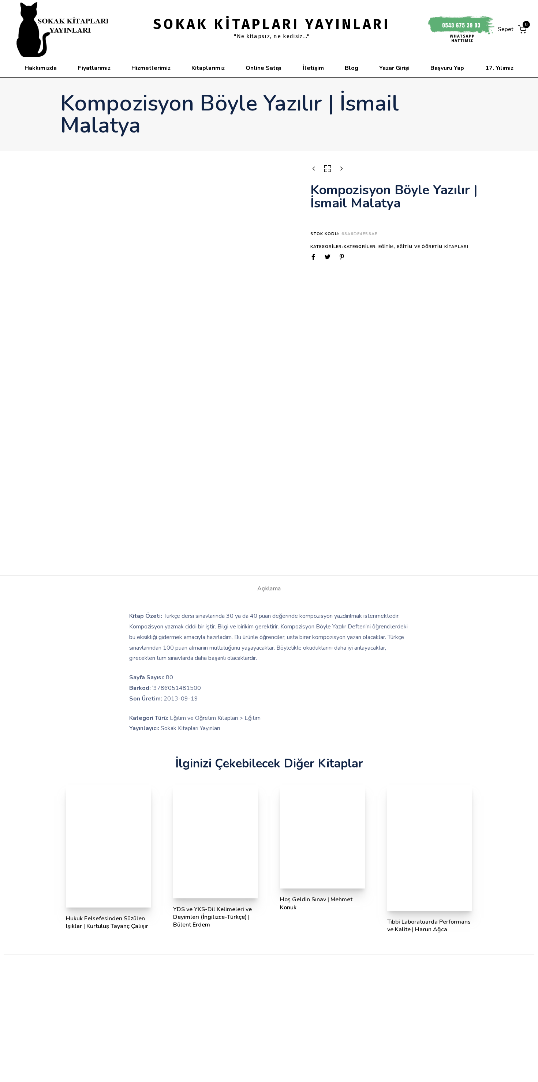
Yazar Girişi (394, 68)
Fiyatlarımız (94, 68)
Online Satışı (263, 68)
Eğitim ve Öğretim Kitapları (433, 246)
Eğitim (386, 246)
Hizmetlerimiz (151, 68)
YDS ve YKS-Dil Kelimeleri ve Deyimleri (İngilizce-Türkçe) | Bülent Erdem (212, 917)
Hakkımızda (41, 68)
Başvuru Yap (447, 68)
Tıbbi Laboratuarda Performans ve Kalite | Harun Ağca (429, 925)
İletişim (313, 68)
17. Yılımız (499, 68)
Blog (351, 68)
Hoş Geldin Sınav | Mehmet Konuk (316, 903)
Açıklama (269, 589)
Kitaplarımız (208, 68)
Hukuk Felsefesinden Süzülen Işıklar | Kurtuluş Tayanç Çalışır (107, 922)
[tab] (269, 588)
